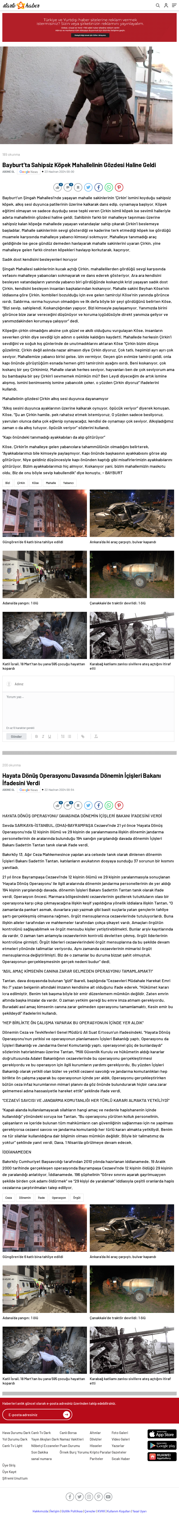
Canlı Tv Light (12, 1446)
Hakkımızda (40, 1511)
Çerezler (90, 1511)
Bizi (7, 483)
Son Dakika (39, 1452)
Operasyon (59, 1197)
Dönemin (25, 1197)
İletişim (55, 1511)
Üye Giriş (8, 1465)
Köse (35, 483)
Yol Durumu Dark (15, 1439)
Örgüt (77, 1197)
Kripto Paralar (100, 1452)
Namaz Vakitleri (71, 1439)
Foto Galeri (120, 1433)
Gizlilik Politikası (72, 1511)
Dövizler (96, 1439)
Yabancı (68, 483)
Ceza (8, 1197)
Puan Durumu (70, 1446)
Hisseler (96, 1446)
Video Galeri (121, 1439)
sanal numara (41, 1459)
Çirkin (21, 483)
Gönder (16, 736)
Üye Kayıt (9, 1472)
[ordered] (63, 736)
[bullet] (69, 736)
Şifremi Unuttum (15, 1478)
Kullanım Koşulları (119, 1511)
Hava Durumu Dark (16, 1433)
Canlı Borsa (68, 1433)
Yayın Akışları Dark (45, 1439)
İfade (41, 1197)
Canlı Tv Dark (41, 1433)
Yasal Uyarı (139, 1511)
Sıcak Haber (121, 1459)
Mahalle (51, 483)
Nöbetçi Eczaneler (45, 1446)
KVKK (101, 1511)
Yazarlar (118, 1446)
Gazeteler (119, 1452)
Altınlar (95, 1433)
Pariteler (96, 1459)
